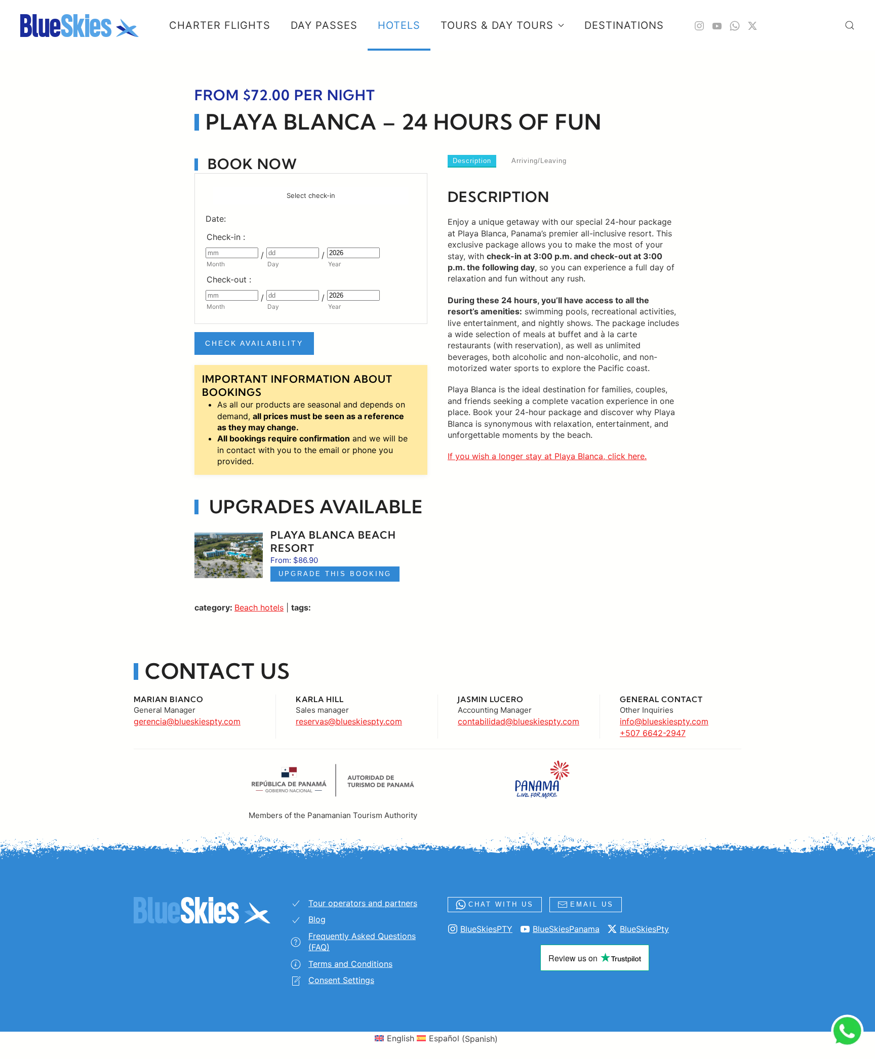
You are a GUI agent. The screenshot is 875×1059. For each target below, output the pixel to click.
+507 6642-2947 (653, 733)
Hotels (399, 25)
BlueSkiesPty (644, 929)
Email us (592, 904)
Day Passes (324, 25)
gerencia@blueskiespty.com (187, 721)
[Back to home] (79, 25)
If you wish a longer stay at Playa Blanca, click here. (547, 456)
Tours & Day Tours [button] (497, 25)
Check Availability (254, 343)
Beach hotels (259, 607)
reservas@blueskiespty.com (349, 721)
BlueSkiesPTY (486, 929)
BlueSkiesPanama (566, 929)
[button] (850, 25)
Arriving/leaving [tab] (539, 161)
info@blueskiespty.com (664, 721)
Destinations (624, 25)
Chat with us (501, 904)
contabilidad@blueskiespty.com (518, 721)
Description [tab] (472, 161)
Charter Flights (219, 25)
